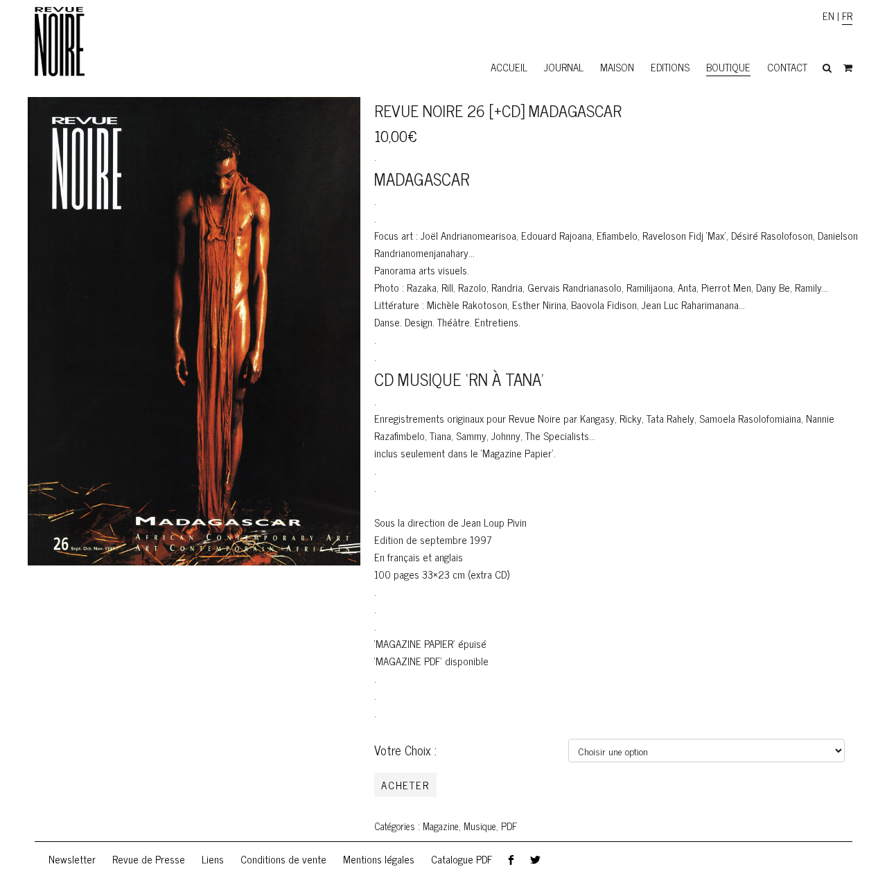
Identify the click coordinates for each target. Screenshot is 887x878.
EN (828, 15)
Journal (563, 67)
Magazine (441, 826)
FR (847, 15)
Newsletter (72, 859)
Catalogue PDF (461, 859)
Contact (787, 67)
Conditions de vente (283, 859)
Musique (480, 826)
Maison (617, 67)
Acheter (405, 784)
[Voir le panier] (847, 68)
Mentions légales (378, 859)
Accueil (509, 67)
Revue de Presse (148, 859)
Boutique (728, 67)
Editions (670, 67)
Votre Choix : (405, 749)
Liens (213, 859)
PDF (509, 826)
